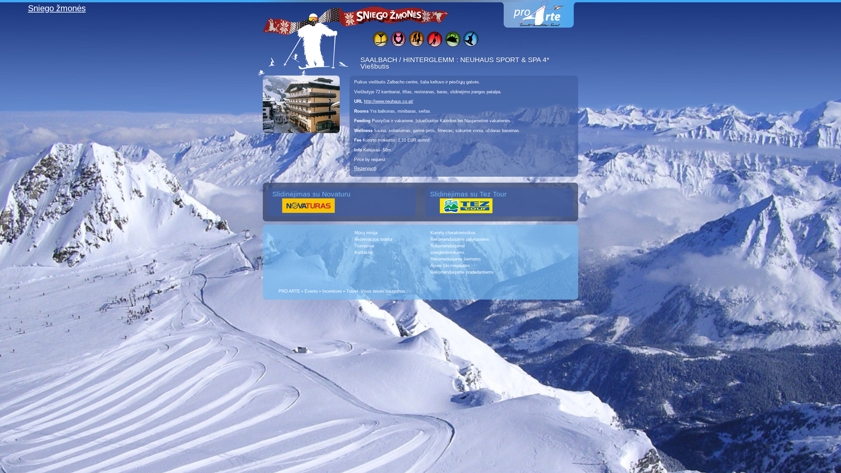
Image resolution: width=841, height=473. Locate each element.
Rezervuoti (365, 168)
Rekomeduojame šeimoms (455, 259)
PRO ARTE (289, 291)
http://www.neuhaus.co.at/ (388, 101)
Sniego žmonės (389, 15)
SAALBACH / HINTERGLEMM (408, 59)
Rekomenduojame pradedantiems (462, 272)
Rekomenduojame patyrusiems (459, 239)
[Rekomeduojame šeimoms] (416, 40)
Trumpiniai (364, 245)
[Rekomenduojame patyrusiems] (434, 40)
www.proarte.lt (544, 14)
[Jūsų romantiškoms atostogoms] (398, 40)
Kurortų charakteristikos (453, 232)
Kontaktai (363, 252)
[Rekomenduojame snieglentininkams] (471, 40)
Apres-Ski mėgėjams (450, 265)
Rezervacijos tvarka (373, 239)
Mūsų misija (365, 232)
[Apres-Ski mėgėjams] (380, 40)
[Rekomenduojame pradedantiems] (453, 40)
